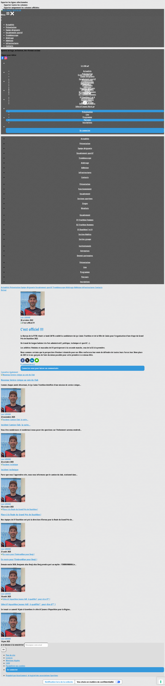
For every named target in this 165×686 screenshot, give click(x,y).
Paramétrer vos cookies (15, 665)
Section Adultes (85, 234)
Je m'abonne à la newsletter (12, 644)
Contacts (9, 46)
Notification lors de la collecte (59, 682)
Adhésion (9, 40)
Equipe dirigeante (13, 30)
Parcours (87, 120)
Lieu (87, 114)
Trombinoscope (12, 35)
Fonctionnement (85, 189)
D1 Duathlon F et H (84, 229)
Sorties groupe (85, 239)
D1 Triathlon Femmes (84, 220)
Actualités (10, 24)
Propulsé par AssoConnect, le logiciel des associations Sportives (32, 675)
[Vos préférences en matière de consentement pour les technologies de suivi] (160, 681)
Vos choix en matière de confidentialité (95, 682)
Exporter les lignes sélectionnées (14, 2)
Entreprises (87, 101)
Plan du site (10, 655)
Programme (87, 117)
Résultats (85, 208)
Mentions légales (13, 660)
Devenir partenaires (87, 103)
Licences (9, 658)
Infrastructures (12, 43)
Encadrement (87, 85)
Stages (85, 203)
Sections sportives (85, 198)
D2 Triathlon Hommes (87, 94)
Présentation (11, 27)
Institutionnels (87, 98)
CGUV (8, 663)
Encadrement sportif (14, 32)
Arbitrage (10, 38)
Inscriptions (87, 122)
